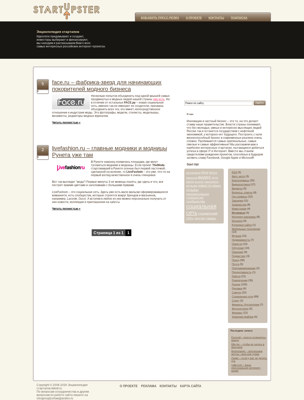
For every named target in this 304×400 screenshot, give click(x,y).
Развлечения (239, 280)
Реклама (237, 288)
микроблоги (211, 181)
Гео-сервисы (239, 196)
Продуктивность (242, 272)
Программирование (244, 268)
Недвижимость (241, 239)
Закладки (237, 200)
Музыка (236, 235)
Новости (237, 243)
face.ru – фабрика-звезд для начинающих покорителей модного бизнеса (107, 85)
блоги (213, 172)
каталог (199, 181)
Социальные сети (242, 296)
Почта (235, 264)
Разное (236, 284)
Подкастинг (239, 256)
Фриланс (237, 312)
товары (211, 218)
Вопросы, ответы (242, 192)
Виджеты (237, 188)
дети (215, 177)
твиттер (199, 218)
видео (204, 177)
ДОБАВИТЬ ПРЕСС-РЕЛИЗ (160, 18)
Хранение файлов (242, 316)
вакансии (191, 177)
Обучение (238, 248)
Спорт (235, 300)
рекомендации (197, 194)
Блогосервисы (240, 180)
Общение (237, 252)
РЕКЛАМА (148, 386)
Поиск (235, 260)
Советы (236, 292)
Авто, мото (238, 176)
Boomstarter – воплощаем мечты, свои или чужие (246, 353)
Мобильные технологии (246, 228)
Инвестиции (239, 208)
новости (204, 185)
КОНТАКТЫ (216, 18)
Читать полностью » (66, 122)
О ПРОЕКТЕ (194, 18)
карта (190, 181)
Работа (236, 276)
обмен (216, 186)
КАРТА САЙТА (190, 386)
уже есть (159, 99)
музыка (191, 186)
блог (205, 172)
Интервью (238, 212)
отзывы (192, 190)
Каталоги (237, 220)
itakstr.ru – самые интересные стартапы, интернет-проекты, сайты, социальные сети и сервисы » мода (72, 10)
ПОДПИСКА (239, 18)
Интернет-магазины (244, 216)
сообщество (195, 197)
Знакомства (239, 204)
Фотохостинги (240, 308)
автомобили (193, 172)
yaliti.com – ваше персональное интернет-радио (246, 368)
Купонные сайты (242, 224)
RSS (234, 172)
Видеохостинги (241, 184)
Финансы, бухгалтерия (245, 304)
